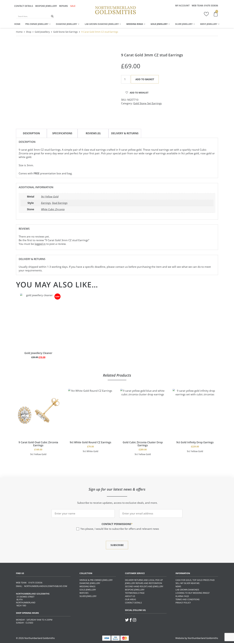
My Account (182, 5)
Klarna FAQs (182, 596)
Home (17, 24)
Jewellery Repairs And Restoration (143, 583)
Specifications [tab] (62, 133)
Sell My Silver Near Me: (188, 583)
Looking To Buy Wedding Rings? (192, 593)
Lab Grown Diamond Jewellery (102, 24)
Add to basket (144, 79)
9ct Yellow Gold (49, 196)
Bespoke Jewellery (46, 5)
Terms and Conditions (187, 599)
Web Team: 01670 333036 (29, 582)
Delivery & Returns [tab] (124, 133)
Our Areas (130, 599)
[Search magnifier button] (52, 16)
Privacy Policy (183, 602)
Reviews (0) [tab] (93, 133)
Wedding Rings (134, 24)
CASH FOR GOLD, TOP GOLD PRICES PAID (195, 580)
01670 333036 (211, 5)
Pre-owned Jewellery (36, 24)
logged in (40, 244)
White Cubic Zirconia (53, 209)
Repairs (63, 5)
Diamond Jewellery (66, 24)
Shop (28, 31)
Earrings (46, 203)
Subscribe (117, 545)
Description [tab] (31, 133)
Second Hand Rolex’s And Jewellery (144, 586)
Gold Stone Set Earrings (65, 31)
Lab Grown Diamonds (187, 589)
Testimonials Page (134, 593)
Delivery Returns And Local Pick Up (144, 580)
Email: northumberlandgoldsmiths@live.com (41, 586)
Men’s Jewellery (208, 24)
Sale (72, 5)
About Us (130, 596)
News (178, 586)
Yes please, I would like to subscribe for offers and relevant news (119, 529)
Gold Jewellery (159, 24)
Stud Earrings (59, 203)
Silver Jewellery (184, 24)
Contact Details (23, 5)
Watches (83, 593)
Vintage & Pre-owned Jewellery (96, 580)
